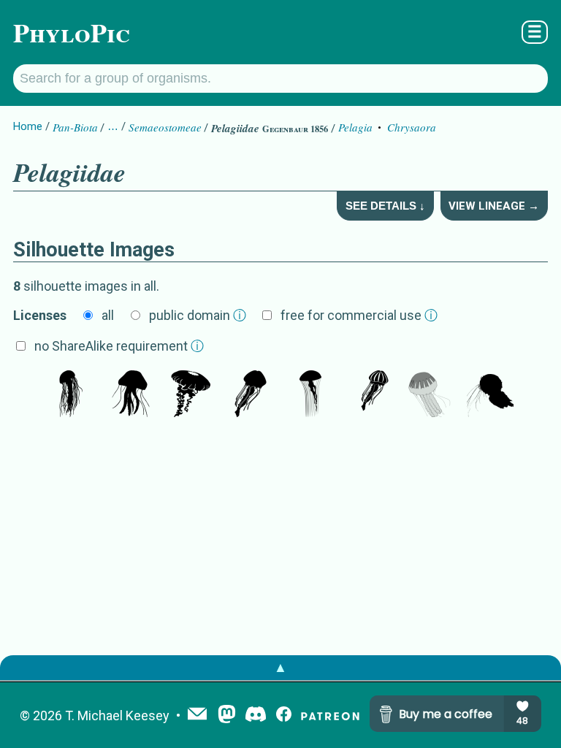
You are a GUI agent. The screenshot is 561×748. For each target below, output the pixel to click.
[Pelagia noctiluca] (130, 395)
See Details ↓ (385, 205)
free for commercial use (359, 315)
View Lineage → (494, 206)
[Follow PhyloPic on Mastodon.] (227, 715)
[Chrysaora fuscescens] (190, 395)
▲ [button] (280, 667)
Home (27, 126)
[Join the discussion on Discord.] (255, 715)
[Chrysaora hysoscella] (310, 395)
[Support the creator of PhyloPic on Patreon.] (330, 715)
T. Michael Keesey (117, 715)
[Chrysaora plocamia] (430, 395)
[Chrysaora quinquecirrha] (70, 395)
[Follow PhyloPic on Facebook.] (283, 715)
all (108, 315)
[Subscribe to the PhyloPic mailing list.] (197, 715)
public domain (197, 315)
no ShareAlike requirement (119, 346)
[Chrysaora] (250, 395)
